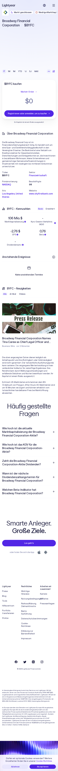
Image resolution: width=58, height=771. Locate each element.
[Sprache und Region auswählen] (44, 5)
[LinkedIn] (33, 662)
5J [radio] (30, 71)
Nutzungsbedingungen (29, 599)
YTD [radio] (20, 71)
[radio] (49, 71)
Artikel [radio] (13, 294)
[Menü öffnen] (54, 5)
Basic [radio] (40, 209)
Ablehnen (15, 766)
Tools (4, 601)
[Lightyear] (9, 5)
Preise (5, 591)
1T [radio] (4, 71)
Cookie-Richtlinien (26, 624)
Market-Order (27, 92)
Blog (4, 596)
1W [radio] (9, 71)
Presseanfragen (47, 603)
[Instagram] (42, 662)
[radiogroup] (21, 71)
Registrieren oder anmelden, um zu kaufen (27, 113)
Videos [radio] (22, 294)
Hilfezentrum (8, 606)
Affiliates (44, 599)
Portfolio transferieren (8, 611)
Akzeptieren (42, 766)
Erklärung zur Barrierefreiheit (28, 632)
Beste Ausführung (26, 612)
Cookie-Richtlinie (44, 761)
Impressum (26, 638)
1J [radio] (26, 71)
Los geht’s (29, 543)
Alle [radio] (4, 294)
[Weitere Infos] (54, 257)
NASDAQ (6, 184)
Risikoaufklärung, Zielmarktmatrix (29, 604)
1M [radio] (14, 71)
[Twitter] (24, 662)
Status (5, 618)
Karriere (43, 594)
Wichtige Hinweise (25, 592)
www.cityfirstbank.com (41, 193)
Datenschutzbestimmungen (29, 618)
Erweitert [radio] (50, 209)
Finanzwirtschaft (38, 175)
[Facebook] (16, 662)
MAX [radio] (36, 71)
